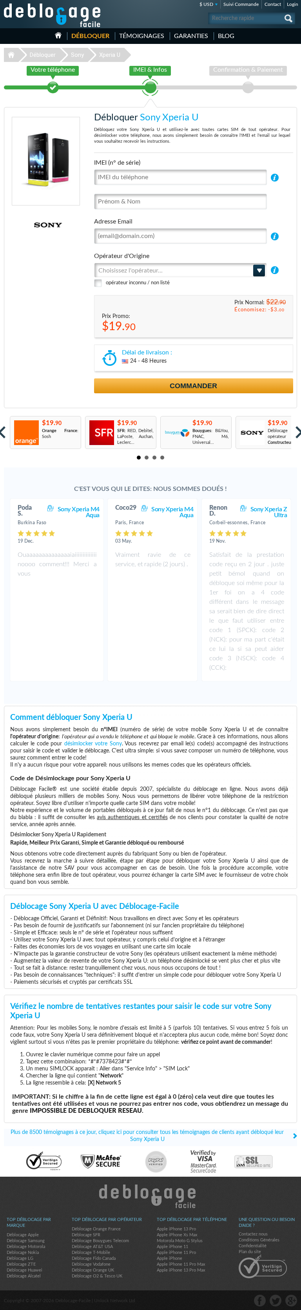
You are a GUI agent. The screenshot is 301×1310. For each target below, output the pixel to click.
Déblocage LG (20, 1258)
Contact (273, 4)
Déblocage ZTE (21, 1264)
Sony (77, 54)
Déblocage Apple (23, 1235)
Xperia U (109, 54)
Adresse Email (113, 221)
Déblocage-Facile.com (150, 1196)
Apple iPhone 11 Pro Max (181, 1264)
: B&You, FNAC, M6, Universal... (210, 437)
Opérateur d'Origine (121, 256)
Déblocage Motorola (26, 1247)
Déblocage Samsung (26, 1241)
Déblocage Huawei (24, 1270)
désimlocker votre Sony (93, 744)
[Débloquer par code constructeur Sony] (252, 432)
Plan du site (250, 1252)
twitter (275, 1300)
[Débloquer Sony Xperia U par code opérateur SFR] (101, 432)
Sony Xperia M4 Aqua (79, 512)
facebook (260, 1300)
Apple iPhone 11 (172, 1247)
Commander (193, 386)
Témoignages (141, 36)
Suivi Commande (241, 4)
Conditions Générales (259, 1240)
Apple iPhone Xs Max (177, 1235)
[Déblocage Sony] (27, 224)
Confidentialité (253, 1246)
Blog (226, 36)
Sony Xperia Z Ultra (268, 512)
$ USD (206, 4)
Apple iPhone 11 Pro (176, 1252)
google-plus (291, 1300)
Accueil (58, 35)
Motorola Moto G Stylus (180, 1241)
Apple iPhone (169, 1258)
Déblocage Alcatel (24, 1276)
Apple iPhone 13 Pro (176, 1229)
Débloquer (90, 36)
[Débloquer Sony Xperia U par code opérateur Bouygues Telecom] (176, 432)
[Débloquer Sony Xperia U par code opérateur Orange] (26, 432)
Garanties (191, 36)
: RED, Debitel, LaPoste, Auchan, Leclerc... (135, 437)
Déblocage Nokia (23, 1252)
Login (292, 4)
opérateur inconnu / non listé (138, 282)
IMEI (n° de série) (117, 163)
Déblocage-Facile (52, 15)
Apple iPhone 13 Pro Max (181, 1270)
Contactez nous (253, 1234)
